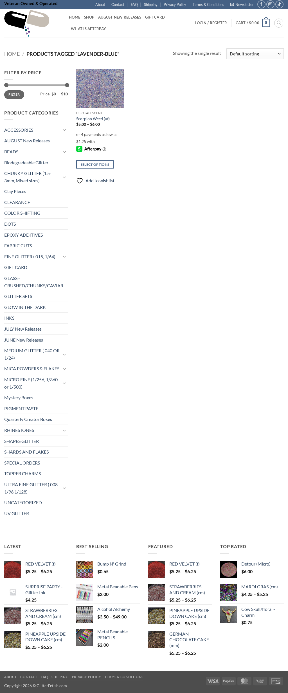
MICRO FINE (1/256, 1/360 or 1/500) (31, 383)
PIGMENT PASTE (21, 408)
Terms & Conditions (208, 4)
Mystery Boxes (18, 397)
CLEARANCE (17, 202)
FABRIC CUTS (18, 245)
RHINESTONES (19, 430)
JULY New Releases (23, 328)
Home (74, 17)
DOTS (10, 223)
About (100, 4)
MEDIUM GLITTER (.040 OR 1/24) (32, 354)
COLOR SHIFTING (22, 213)
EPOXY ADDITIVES (23, 234)
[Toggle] (64, 130)
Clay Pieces (15, 191)
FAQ (134, 4)
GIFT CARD (15, 267)
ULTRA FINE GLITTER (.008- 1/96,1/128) (31, 488)
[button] (242, 4)
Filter (14, 95)
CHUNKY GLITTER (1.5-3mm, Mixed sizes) (27, 177)
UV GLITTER (16, 513)
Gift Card (155, 17)
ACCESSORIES (18, 130)
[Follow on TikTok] (279, 4)
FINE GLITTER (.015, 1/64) (29, 256)
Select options (95, 164)
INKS (9, 318)
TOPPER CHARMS (22, 473)
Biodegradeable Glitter (26, 162)
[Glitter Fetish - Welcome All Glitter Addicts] (32, 23)
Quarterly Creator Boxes (28, 419)
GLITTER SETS (18, 296)
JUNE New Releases (23, 339)
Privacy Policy (175, 4)
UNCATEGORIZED (23, 502)
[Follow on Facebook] (261, 4)
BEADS (11, 151)
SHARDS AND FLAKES (26, 452)
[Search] (278, 23)
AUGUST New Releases (27, 140)
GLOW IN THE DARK (25, 307)
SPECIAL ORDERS (22, 462)
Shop (89, 17)
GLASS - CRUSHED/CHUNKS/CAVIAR (33, 281)
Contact (117, 4)
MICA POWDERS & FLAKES (31, 368)
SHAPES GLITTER (21, 441)
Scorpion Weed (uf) (93, 118)
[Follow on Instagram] (270, 4)
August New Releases (119, 17)
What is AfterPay (88, 28)
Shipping (151, 4)
